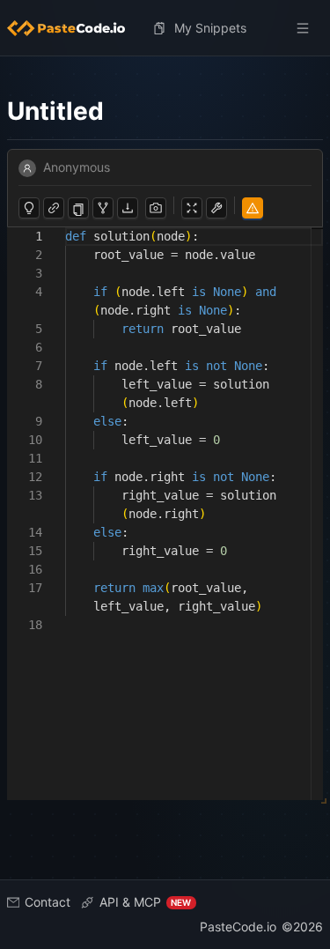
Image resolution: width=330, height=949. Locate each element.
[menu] (165, 28)
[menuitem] (73, 28)
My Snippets (210, 27)
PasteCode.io (238, 926)
